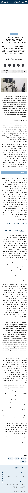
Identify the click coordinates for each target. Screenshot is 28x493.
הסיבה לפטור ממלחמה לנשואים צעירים (14, 223)
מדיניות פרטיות (15, 486)
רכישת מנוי (22, 487)
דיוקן (17, 475)
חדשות (23, 475)
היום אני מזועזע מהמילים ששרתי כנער (14, 227)
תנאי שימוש (15, 487)
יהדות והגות (14, 34)
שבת (17, 478)
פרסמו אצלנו (15, 484)
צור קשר (23, 484)
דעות (24, 476)
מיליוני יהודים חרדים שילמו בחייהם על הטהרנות (14, 231)
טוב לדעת (9, 478)
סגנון (10, 475)
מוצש (17, 476)
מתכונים (9, 476)
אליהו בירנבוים (16, 58)
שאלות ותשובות (8, 484)
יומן (24, 478)
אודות (24, 486)
